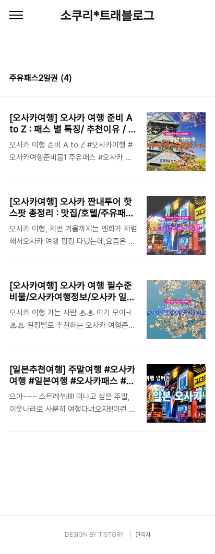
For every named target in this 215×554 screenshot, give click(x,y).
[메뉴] (16, 15)
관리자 (143, 534)
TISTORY (111, 534)
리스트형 (199, 79)
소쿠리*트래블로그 (107, 15)
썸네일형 (184, 79)
